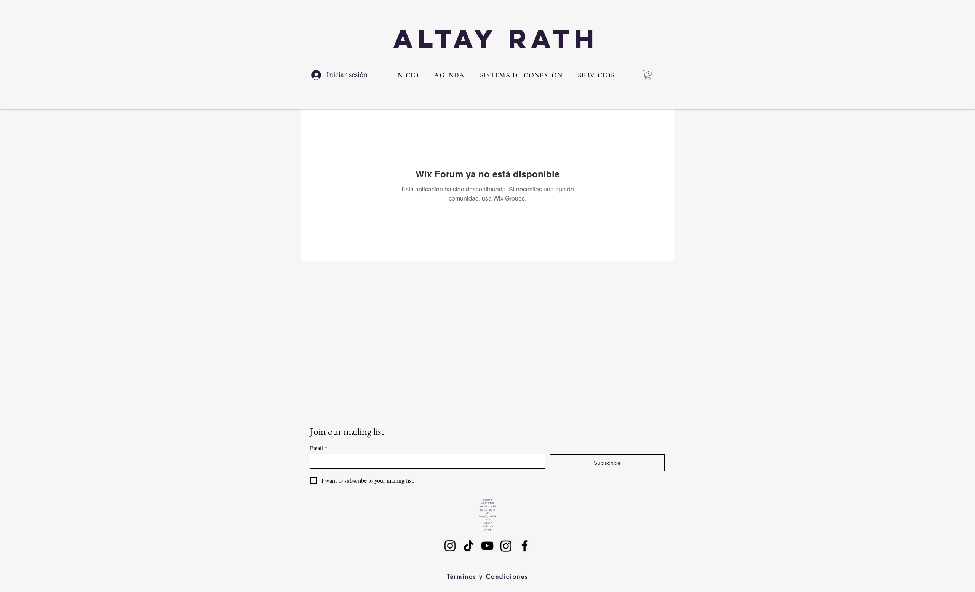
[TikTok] (468, 545)
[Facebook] (524, 545)
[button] (596, 75)
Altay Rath (496, 38)
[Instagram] (450, 545)
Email (318, 448)
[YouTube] (487, 545)
